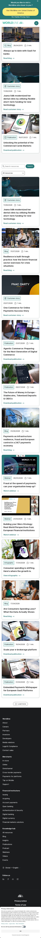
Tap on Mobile (8, 780)
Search (30, 166)
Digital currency (9, 818)
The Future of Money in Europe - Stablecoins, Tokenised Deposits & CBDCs (19, 395)
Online (5, 765)
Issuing (5, 795)
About (5, 723)
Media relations (9, 742)
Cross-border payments (12, 772)
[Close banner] (39, 2)
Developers (7, 739)
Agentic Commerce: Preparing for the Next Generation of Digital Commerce (20, 351)
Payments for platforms (12, 776)
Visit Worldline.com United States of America (20, 12)
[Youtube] (13, 879)
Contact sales (8, 750)
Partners (6, 731)
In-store (6, 761)
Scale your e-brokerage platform (20, 649)
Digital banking (8, 814)
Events (5, 860)
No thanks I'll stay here (21, 17)
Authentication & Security (13, 810)
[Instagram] (17, 879)
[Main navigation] (36, 23)
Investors (6, 735)
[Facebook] (8, 879)
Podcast (6, 848)
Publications (7, 844)
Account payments (10, 802)
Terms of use (20, 905)
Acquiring (6, 799)
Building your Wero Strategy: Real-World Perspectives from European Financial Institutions (19, 527)
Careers (6, 727)
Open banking (8, 806)
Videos (5, 856)
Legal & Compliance (10, 746)
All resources (8, 833)
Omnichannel (7, 769)
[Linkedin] (3, 879)
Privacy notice (21, 901)
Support (6, 784)
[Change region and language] (19, 868)
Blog (4, 836)
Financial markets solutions (13, 822)
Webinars (6, 852)
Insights (6, 840)
